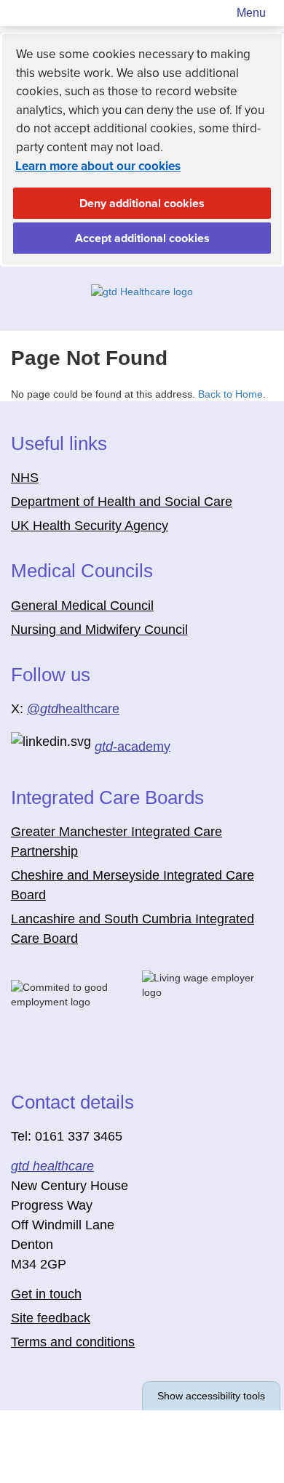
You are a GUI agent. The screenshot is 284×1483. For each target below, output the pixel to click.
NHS (25, 477)
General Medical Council (82, 605)
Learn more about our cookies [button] (98, 166)
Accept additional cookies (111, 242)
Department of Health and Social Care (121, 501)
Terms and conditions (73, 1342)
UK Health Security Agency (89, 525)
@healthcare (73, 709)
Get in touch (46, 1294)
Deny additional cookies (109, 207)
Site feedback (50, 1318)
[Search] (210, 13)
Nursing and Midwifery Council (99, 629)
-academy (132, 746)
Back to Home (230, 394)
